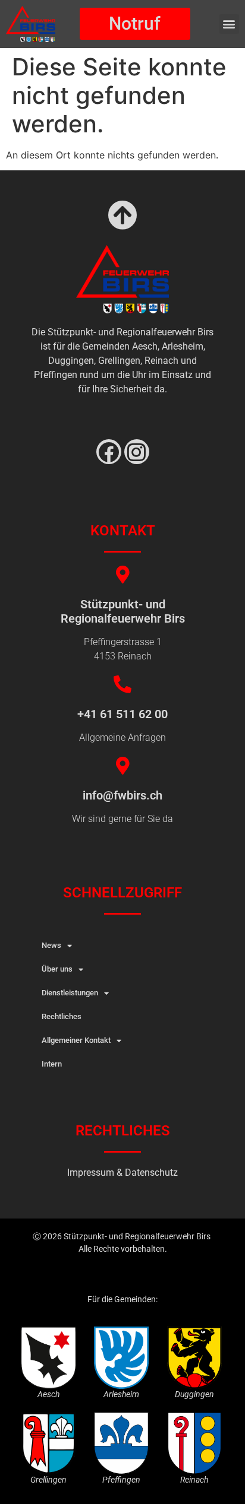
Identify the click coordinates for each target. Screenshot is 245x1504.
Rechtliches (61, 1016)
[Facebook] (108, 451)
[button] (229, 24)
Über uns (57, 968)
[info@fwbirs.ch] (122, 766)
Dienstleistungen (70, 992)
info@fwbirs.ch (122, 795)
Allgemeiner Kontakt (76, 1040)
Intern (52, 1063)
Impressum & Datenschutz (122, 1172)
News (51, 945)
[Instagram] (136, 451)
